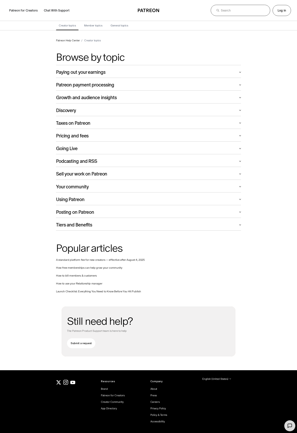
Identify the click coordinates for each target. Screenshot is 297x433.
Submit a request (81, 343)
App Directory (109, 408)
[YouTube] (72, 384)
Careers (155, 401)
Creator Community (112, 401)
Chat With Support (56, 10)
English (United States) (215, 378)
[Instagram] (65, 384)
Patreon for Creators (23, 10)
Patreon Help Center (68, 40)
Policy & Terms (158, 414)
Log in (282, 10)
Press (153, 395)
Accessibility (157, 421)
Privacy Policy (158, 408)
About (153, 388)
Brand (104, 388)
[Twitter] (58, 384)
